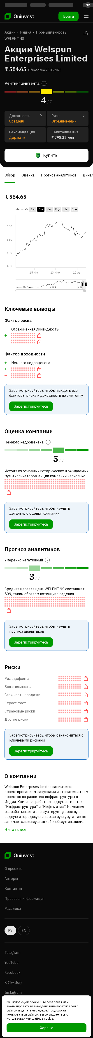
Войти (68, 16)
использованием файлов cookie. (30, 1018)
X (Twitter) (13, 982)
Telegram (12, 952)
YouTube (12, 962)
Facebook (13, 972)
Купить (50, 155)
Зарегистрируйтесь (31, 406)
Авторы (11, 878)
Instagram (13, 992)
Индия (25, 32)
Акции (10, 32)
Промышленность (51, 32)
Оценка (28, 175)
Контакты (13, 888)
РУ (10, 930)
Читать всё (15, 829)
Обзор (10, 175)
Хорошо (46, 1028)
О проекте (13, 868)
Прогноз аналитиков (58, 175)
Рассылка (13, 908)
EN (23, 930)
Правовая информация (24, 898)
